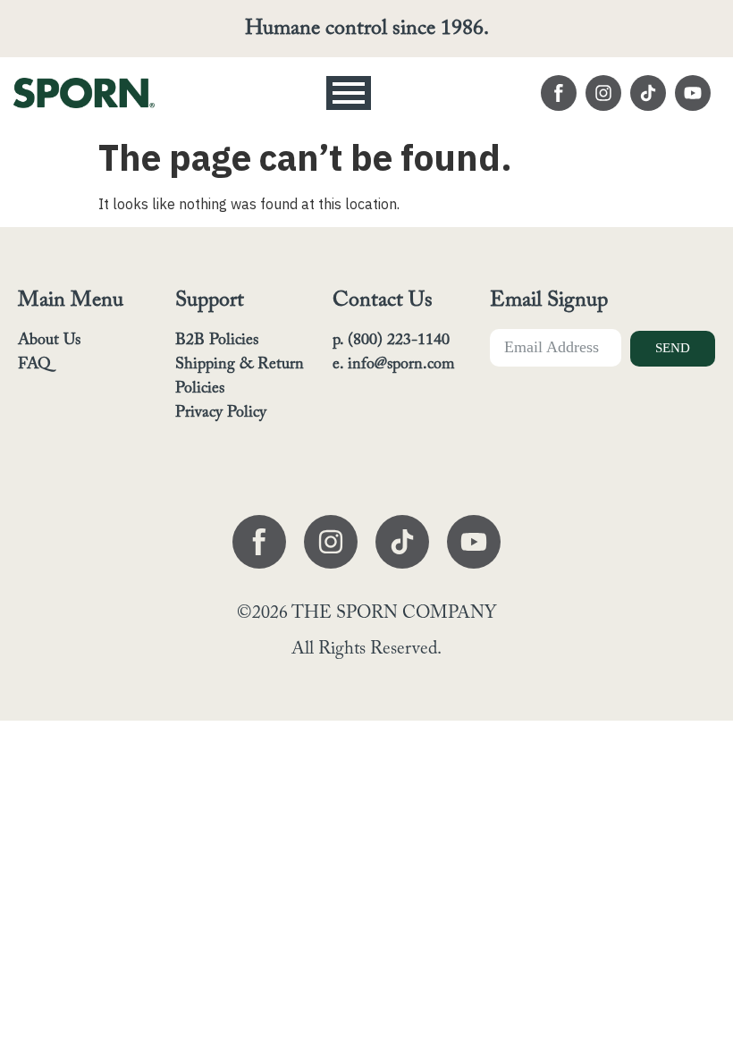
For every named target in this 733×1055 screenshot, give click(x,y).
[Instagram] (603, 93)
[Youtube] (693, 93)
